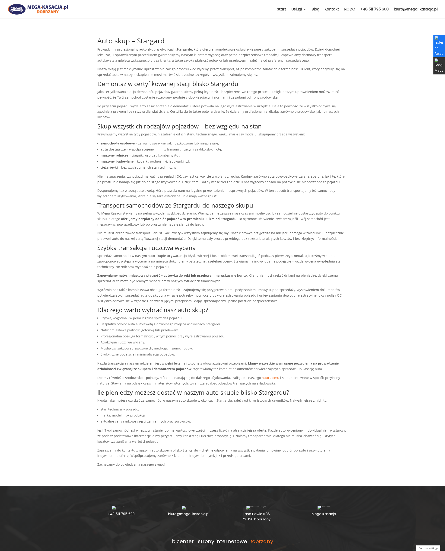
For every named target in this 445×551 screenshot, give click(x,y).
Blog (315, 10)
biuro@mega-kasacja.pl (416, 10)
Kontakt (331, 10)
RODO (349, 10)
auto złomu (270, 377)
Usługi (296, 10)
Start (281, 10)
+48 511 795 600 (374, 10)
